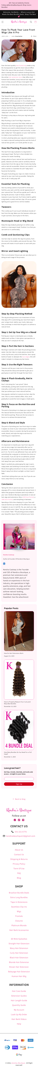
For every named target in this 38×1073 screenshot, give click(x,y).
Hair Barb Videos (19, 1019)
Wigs (19, 911)
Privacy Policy (19, 864)
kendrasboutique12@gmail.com (20, 836)
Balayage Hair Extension (19, 971)
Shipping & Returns (19, 859)
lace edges (25, 357)
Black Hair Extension (19, 957)
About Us (19, 849)
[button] (2, 22)
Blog (19, 878)
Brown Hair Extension (19, 967)
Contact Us (19, 854)
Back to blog (20, 799)
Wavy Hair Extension (19, 948)
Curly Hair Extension (19, 953)
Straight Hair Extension (19, 943)
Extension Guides (19, 995)
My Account (19, 1009)
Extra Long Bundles (19, 897)
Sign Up (19, 784)
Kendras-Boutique (18, 1063)
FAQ (19, 873)
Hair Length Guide (19, 1000)
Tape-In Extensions (19, 902)
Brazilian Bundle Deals (19, 892)
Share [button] (34, 36)
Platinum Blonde (19, 925)
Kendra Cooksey (8, 555)
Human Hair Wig (19, 976)
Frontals (19, 916)
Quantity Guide (19, 1005)
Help (19, 1023)
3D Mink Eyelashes (19, 939)
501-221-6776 (21, 831)
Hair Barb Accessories (19, 930)
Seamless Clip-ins (19, 906)
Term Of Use (19, 868)
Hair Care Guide (19, 991)
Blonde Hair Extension (19, 962)
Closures (19, 920)
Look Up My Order (19, 1014)
